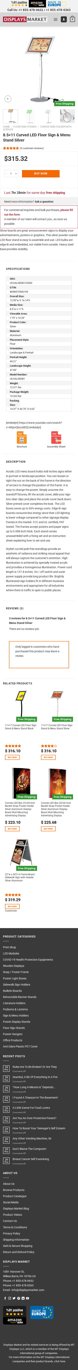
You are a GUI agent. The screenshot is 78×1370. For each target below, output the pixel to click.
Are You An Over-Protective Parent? (34, 1118)
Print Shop (9, 947)
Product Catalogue (14, 1196)
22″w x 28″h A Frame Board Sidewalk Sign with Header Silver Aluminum (20, 877)
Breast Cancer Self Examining (31, 1159)
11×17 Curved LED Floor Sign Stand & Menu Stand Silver (56, 727)
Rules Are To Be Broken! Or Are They (35, 1067)
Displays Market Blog (16, 1208)
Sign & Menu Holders (16, 1015)
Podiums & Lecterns (15, 1009)
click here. (60, 1361)
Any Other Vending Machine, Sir (32, 1138)
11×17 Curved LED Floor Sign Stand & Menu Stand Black (20, 727)
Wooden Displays (13, 966)
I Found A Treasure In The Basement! (35, 1097)
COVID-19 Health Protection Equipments (28, 959)
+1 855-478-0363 (58, 10)
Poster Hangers (12, 1034)
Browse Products (13, 1190)
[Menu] (55, 19)
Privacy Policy (11, 1233)
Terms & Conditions (15, 1227)
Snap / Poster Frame (16, 972)
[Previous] (9, 70)
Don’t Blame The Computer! (29, 1149)
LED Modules (11, 953)
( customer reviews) (32, 148)
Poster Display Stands (16, 1022)
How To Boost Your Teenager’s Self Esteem (39, 1128)
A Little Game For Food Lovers (31, 1108)
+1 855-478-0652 (31, 10)
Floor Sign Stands (24, 126)
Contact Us (10, 1221)
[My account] (64, 19)
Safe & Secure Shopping (17, 1246)
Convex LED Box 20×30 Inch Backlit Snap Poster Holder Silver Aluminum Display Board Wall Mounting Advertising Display (56, 809)
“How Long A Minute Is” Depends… (34, 1087)
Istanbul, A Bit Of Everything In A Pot (35, 1077)
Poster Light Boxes (14, 978)
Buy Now (40, 173)
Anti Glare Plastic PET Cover (20, 1046)
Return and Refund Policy (18, 1252)
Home (6, 126)
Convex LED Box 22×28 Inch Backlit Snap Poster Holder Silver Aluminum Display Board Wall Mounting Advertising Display (20, 809)
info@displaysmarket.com (27, 1290)
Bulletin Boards (12, 991)
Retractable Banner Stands (19, 997)
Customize (11, 910)
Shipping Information (16, 1239)
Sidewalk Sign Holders (16, 984)
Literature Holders (14, 1003)
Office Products (12, 1040)
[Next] (68, 70)
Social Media (11, 1202)
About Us (8, 1184)
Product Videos (12, 1215)
